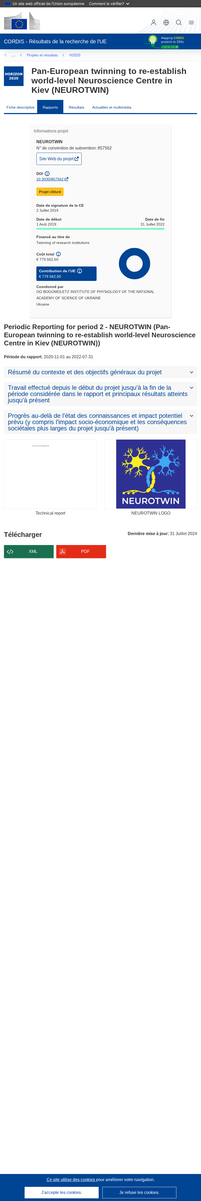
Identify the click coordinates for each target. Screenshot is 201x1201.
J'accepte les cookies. (61, 1192)
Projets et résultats (42, 55)
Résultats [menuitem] (76, 107)
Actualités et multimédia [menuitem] (111, 107)
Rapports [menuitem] (50, 107)
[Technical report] (50, 474)
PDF (85, 551)
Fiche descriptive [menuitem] (21, 107)
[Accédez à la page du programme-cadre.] (14, 76)
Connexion (153, 22)
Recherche (179, 22)
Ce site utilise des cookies (71, 1179)
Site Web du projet (57, 160)
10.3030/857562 (50, 179)
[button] (166, 22)
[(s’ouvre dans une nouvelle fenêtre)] (22, 20)
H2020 (74, 55)
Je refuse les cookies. (139, 1192)
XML (33, 551)
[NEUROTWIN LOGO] (150, 474)
